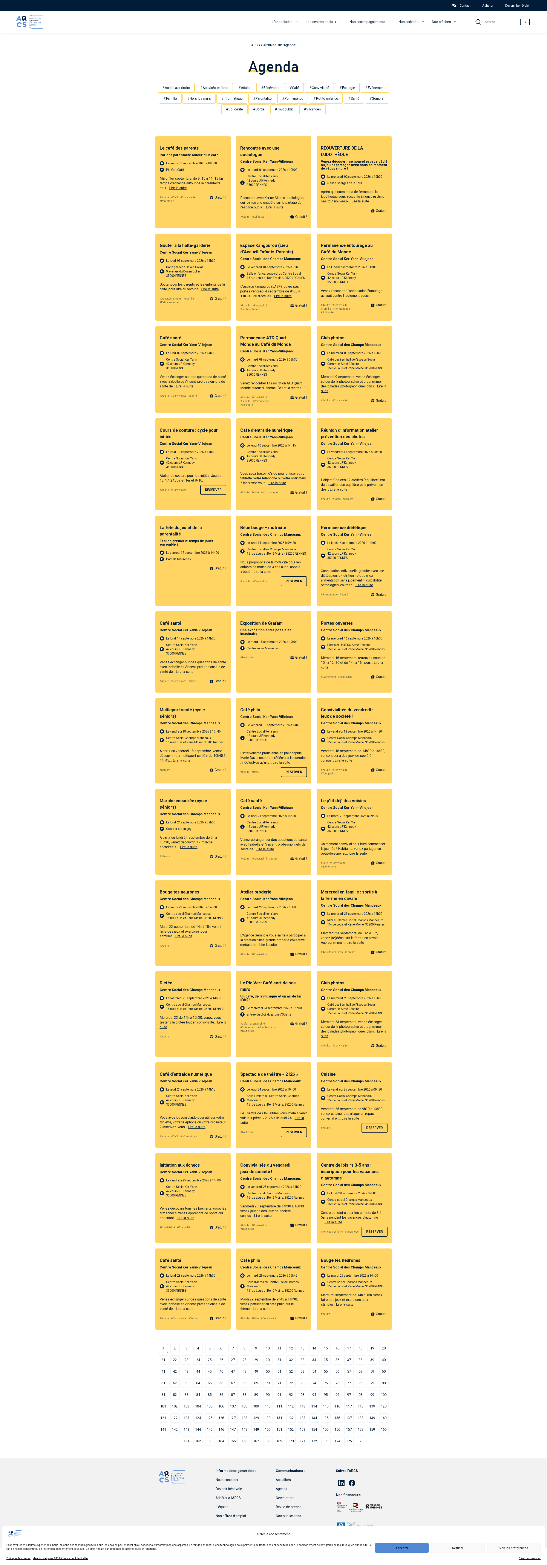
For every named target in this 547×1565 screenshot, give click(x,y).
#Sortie (259, 109)
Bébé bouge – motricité (263, 527)
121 (163, 1418)
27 (233, 1360)
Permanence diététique (343, 527)
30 (268, 1360)
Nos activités (408, 22)
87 (233, 1395)
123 (186, 1418)
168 (268, 1441)
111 (279, 1406)
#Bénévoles (270, 88)
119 (372, 1406)
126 (221, 1418)
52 (291, 1371)
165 (233, 1441)
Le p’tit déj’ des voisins (343, 800)
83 (186, 1395)
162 (198, 1441)
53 (303, 1371)
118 (360, 1406)
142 (175, 1429)
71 (279, 1383)
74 (314, 1383)
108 (244, 1406)
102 (175, 1406)
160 (384, 1429)
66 (221, 1383)
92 (291, 1395)
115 (326, 1406)
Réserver (213, 490)
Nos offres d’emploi (231, 1516)
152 (291, 1429)
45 (210, 1371)
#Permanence (292, 98)
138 (360, 1418)
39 (372, 1360)
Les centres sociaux (321, 22)
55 (326, 1371)
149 (256, 1429)
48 (245, 1371)
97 (349, 1395)
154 (314, 1429)
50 (268, 1371)
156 (337, 1429)
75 (326, 1383)
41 (163, 1371)
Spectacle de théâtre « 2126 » (269, 1074)
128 (244, 1418)
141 (163, 1429)
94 (314, 1395)
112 (291, 1406)
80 (384, 1383)
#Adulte (245, 88)
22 (175, 1360)
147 (233, 1429)
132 (291, 1418)
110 (268, 1406)
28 (245, 1360)
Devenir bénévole (517, 5)
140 (384, 1418)
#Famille (170, 98)
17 (349, 1348)
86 (221, 1395)
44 (198, 1371)
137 (349, 1418)
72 (291, 1383)
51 (279, 1371)
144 (198, 1429)
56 (337, 1371)
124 (198, 1418)
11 (279, 1348)
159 (372, 1429)
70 (268, 1383)
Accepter (401, 1548)
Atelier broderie (255, 892)
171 (302, 1441)
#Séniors (377, 98)
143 (186, 1429)
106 (221, 1406)
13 (303, 1348)
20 (384, 1348)
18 (361, 1348)
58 (361, 1371)
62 (175, 1383)
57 (349, 1371)
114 (314, 1406)
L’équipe (222, 1507)
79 (372, 1383)
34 (314, 1360)
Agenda (281, 1489)
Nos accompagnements (367, 22)
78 (361, 1383)
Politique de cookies (18, 1558)
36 (337, 1360)
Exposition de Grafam (261, 623)
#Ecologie (347, 88)
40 (384, 1360)
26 (221, 1360)
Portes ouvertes (337, 623)
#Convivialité (319, 88)
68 (245, 1383)
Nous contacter (227, 1480)
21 (163, 1360)
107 (233, 1406)
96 (337, 1395)
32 (291, 1360)
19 (372, 1348)
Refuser (457, 1548)
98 (361, 1395)
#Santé (353, 98)
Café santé (170, 337)
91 (279, 1395)
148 (244, 1429)
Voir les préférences (513, 1548)
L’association (282, 22)
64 (198, 1383)
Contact (465, 5)
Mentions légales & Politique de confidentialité (60, 1558)
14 (314, 1348)
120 (384, 1406)
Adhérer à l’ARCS (228, 1498)
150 (268, 1429)
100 (384, 1395)
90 (268, 1395)
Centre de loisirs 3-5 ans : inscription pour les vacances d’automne (350, 1172)
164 (221, 1441)
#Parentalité (262, 98)
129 (256, 1418)
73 (303, 1383)
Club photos (333, 337)
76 (337, 1383)
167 (256, 1441)
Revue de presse (289, 1507)
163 (210, 1441)
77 (349, 1383)
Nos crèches (441, 22)
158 (360, 1429)
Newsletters (285, 1498)
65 (210, 1383)
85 (210, 1395)
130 (268, 1418)
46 (221, 1371)
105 (210, 1406)
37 (349, 1360)
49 (256, 1371)
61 (163, 1383)
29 (256, 1360)
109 (256, 1406)
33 (303, 1360)
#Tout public (284, 109)
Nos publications (288, 1516)
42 (175, 1371)
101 (163, 1406)
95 (326, 1395)
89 (256, 1395)
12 (291, 1348)
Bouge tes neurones (179, 892)
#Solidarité (234, 109)
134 (314, 1418)
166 (244, 1441)
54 (314, 1371)
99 (372, 1395)
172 (314, 1441)
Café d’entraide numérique (266, 430)
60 (384, 1371)
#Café (294, 88)
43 (186, 1371)
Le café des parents (179, 148)
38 (361, 1360)
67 (233, 1383)
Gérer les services (530, 1558)
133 (302, 1418)
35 (326, 1360)
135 (326, 1418)
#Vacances (312, 109)
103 (186, 1406)
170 (291, 1441)
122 (175, 1418)
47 (233, 1371)
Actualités (283, 1480)
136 (337, 1418)
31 (279, 1360)
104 (198, 1406)
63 (186, 1383)
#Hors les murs (199, 98)
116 (337, 1406)
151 (279, 1429)
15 (326, 1348)
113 (302, 1406)
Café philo (250, 709)
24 (198, 1360)
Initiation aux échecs (180, 1165)
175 (349, 1441)
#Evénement (375, 88)
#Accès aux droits (176, 88)
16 (337, 1348)
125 (210, 1418)
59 (372, 1371)
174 (337, 1441)
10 (268, 1348)
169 (279, 1441)
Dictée (166, 982)
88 (245, 1395)
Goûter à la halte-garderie (185, 245)
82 (175, 1395)
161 (186, 1441)
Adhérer (487, 5)
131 (279, 1418)
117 (349, 1406)
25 (210, 1360)
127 (233, 1418)
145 (210, 1429)
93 (303, 1395)
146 (221, 1429)
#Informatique (232, 98)
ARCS (255, 45)
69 (256, 1383)
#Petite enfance (326, 98)
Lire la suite (178, 188)
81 (163, 1395)
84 (198, 1395)
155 (326, 1429)
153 (302, 1429)
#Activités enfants (214, 88)
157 (349, 1429)
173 (326, 1441)
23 (186, 1360)
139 (372, 1418)
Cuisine (328, 1074)
